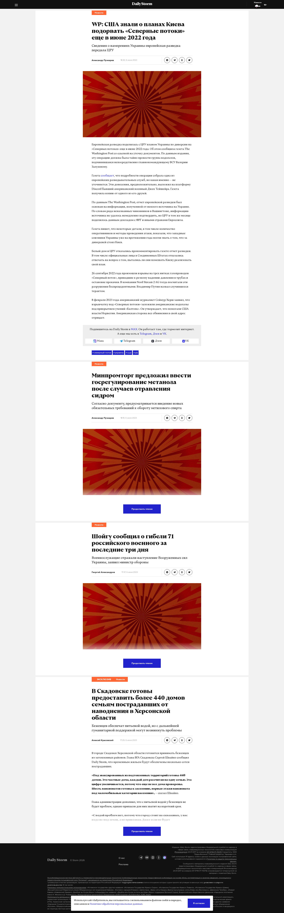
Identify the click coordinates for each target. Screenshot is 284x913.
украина (118, 352)
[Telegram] (141, 857)
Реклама (123, 864)
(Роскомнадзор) (181, 852)
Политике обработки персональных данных (116, 904)
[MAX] (165, 857)
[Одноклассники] (159, 857)
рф (136, 352)
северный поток (101, 352)
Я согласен (199, 903)
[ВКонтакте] (153, 857)
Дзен (156, 334)
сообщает (107, 176)
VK (164, 334)
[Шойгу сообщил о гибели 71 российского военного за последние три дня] (167, 572)
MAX (134, 329)
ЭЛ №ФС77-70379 (214, 852)
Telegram (145, 334)
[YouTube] (147, 857)
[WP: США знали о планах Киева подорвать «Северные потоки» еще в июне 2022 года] (167, 60)
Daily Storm (142, 4)
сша (128, 352)
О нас (122, 858)
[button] (16, 5)
